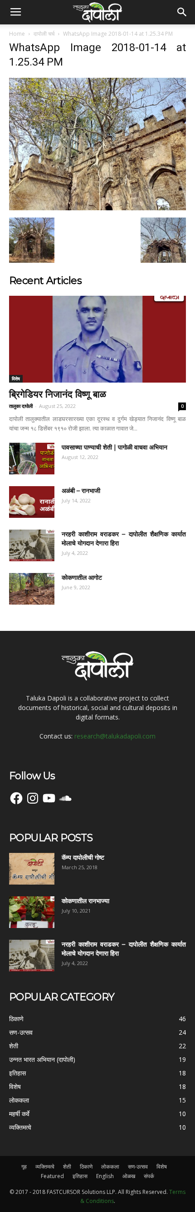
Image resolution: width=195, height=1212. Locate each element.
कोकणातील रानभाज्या (85, 901)
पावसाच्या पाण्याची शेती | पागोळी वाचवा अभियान (114, 447)
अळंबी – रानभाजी (81, 491)
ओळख (128, 1176)
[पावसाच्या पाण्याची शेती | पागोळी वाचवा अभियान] (31, 458)
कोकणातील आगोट (82, 577)
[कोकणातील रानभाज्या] (31, 912)
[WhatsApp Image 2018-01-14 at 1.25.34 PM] (97, 208)
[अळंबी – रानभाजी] (31, 502)
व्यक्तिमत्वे (44, 1166)
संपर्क (149, 1176)
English (105, 1176)
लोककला (110, 1166)
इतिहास (80, 1176)
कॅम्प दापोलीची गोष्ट (83, 857)
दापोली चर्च (44, 34)
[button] (182, 12)
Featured (52, 1176)
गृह (24, 1166)
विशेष (16, 378)
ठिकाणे (86, 1166)
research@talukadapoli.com (115, 736)
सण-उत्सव (138, 1166)
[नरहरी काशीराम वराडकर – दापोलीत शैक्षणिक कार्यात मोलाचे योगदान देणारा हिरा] (31, 545)
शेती (67, 1166)
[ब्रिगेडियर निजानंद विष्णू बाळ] (97, 339)
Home (17, 34)
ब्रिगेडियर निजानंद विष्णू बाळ (57, 394)
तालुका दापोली (21, 405)
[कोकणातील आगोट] (31, 589)
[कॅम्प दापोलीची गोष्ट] (31, 869)
